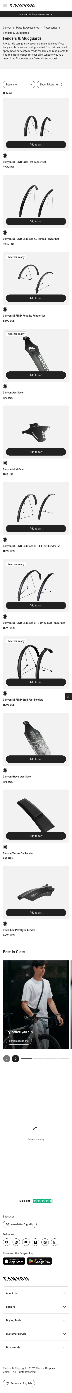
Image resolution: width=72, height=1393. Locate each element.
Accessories (50, 27)
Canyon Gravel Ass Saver (17, 776)
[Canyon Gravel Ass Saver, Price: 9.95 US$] (36, 739)
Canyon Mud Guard (14, 469)
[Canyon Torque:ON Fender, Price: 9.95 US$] (36, 816)
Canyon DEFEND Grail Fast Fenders (23, 699)
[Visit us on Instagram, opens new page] (16, 1242)
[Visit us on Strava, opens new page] (35, 1242)
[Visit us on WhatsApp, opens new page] (54, 1242)
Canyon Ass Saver (13, 392)
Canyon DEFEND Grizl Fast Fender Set (24, 162)
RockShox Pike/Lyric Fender (19, 930)
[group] (36, 1011)
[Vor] (15, 1058)
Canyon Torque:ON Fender (18, 853)
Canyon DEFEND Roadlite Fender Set (24, 315)
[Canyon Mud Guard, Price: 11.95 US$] (36, 432)
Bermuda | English (21, 1383)
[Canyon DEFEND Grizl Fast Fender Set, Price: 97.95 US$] (36, 124)
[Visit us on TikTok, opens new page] (45, 1242)
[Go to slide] (39, 1058)
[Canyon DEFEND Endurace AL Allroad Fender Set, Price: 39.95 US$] (36, 201)
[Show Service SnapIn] (68, 696)
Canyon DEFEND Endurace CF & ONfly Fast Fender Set (34, 623)
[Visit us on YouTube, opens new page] (26, 1242)
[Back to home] (23, 5)
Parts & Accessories (27, 27)
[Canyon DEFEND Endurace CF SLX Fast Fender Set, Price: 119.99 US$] (36, 508)
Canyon (7, 27)
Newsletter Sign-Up (21, 1224)
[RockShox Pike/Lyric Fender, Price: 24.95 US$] (36, 892)
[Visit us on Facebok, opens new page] (6, 1242)
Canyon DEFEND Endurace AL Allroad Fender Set (31, 239)
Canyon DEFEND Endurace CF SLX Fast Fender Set (31, 546)
